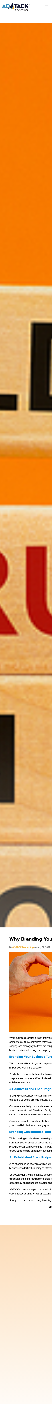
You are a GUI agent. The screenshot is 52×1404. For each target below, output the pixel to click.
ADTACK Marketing (23, 947)
